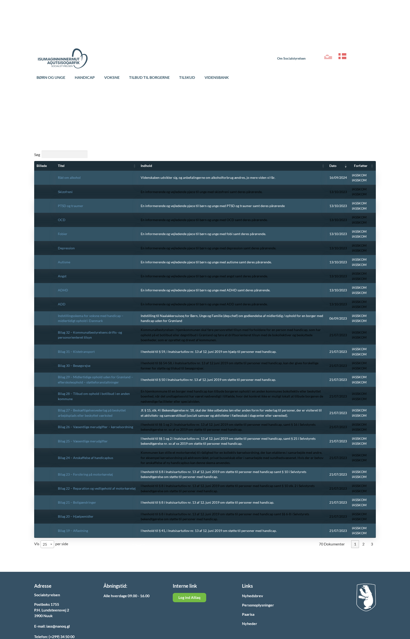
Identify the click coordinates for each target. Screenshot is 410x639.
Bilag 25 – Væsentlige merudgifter (83, 441)
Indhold (146, 166)
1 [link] (355, 544)
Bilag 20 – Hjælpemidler (75, 516)
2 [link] (363, 544)
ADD (61, 304)
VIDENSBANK (217, 77)
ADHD (63, 290)
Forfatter (361, 166)
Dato (332, 166)
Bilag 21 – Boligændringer (77, 502)
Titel (61, 166)
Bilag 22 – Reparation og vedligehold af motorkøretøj (97, 488)
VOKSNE (112, 77)
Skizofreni (65, 192)
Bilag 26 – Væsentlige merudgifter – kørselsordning (95, 427)
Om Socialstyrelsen (291, 58)
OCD (61, 220)
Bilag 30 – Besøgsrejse (74, 366)
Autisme (64, 262)
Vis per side (51, 543)
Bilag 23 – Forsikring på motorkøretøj (85, 474)
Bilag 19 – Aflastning (73, 531)
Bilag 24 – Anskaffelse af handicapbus (85, 458)
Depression (66, 248)
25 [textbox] (45, 544)
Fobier (62, 234)
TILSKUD (187, 77)
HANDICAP (85, 77)
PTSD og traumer (70, 206)
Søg (37, 154)
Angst (62, 276)
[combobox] (47, 544)
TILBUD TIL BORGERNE (149, 77)
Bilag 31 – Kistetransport (76, 352)
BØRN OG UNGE (51, 77)
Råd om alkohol (69, 177)
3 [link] (372, 544)
